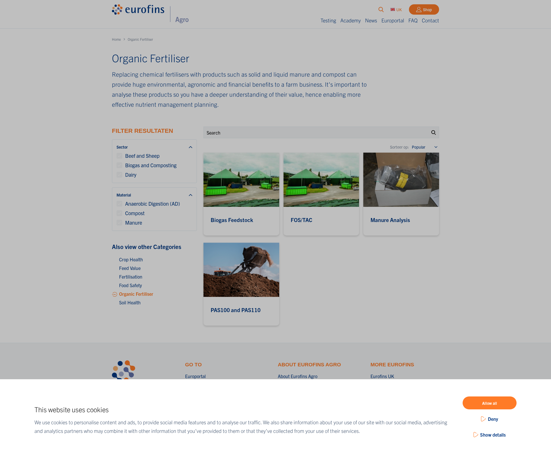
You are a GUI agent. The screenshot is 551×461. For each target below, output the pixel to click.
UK (399, 9)
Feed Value (130, 268)
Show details (493, 434)
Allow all (489, 403)
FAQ (413, 20)
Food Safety (130, 285)
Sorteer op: (399, 146)
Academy (350, 20)
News (371, 20)
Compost (135, 213)
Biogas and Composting (150, 165)
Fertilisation (130, 276)
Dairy (130, 174)
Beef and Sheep (142, 155)
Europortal (392, 20)
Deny (493, 419)
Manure (133, 222)
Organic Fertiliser (136, 294)
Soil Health (130, 302)
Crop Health (131, 259)
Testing (328, 20)
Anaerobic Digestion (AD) (152, 203)
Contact (430, 20)
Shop (427, 9)
